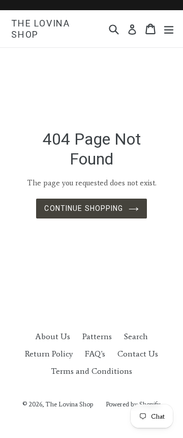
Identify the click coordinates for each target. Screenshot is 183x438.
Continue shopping (83, 208)
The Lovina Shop (40, 29)
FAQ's (95, 354)
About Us (52, 336)
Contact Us (137, 354)
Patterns (97, 336)
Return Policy (49, 354)
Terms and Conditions (91, 371)
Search (136, 336)
